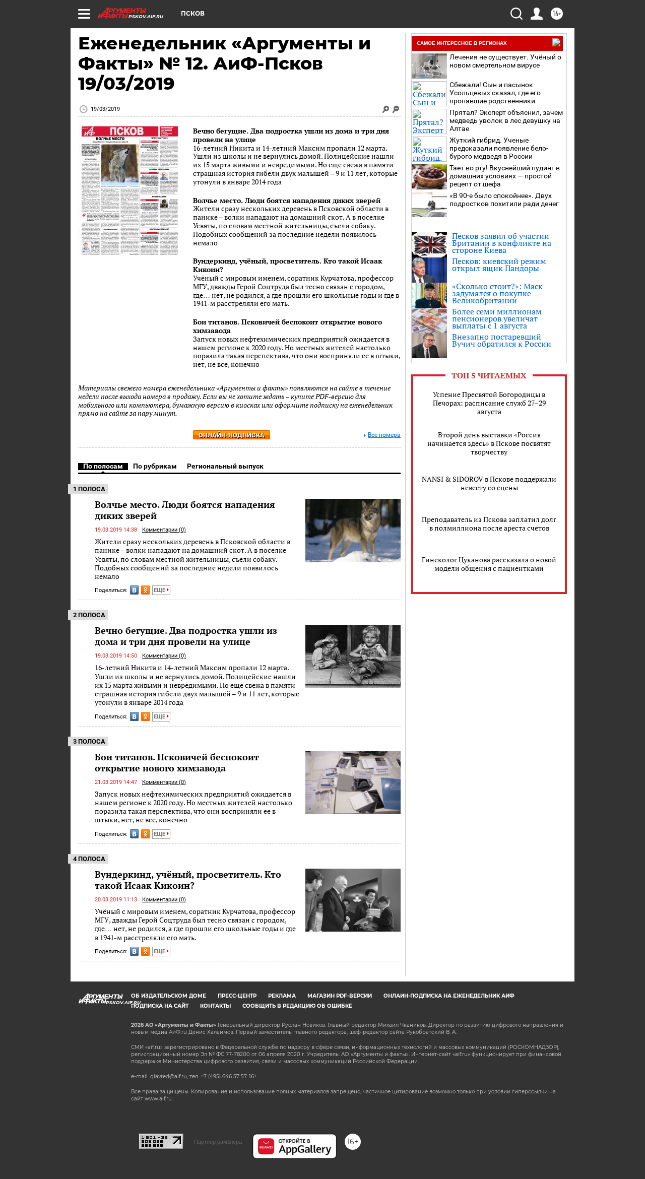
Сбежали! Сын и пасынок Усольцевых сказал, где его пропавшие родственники (495, 93)
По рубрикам (155, 466)
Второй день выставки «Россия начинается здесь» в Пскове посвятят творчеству (489, 443)
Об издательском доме (168, 996)
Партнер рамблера (218, 1142)
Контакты (215, 1006)
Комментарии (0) (164, 530)
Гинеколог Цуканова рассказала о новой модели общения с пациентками (489, 563)
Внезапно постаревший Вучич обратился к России (501, 340)
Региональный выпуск (225, 466)
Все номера (384, 435)
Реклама (282, 996)
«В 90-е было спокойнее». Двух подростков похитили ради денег (504, 199)
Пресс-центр (237, 996)
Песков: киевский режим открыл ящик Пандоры (499, 264)
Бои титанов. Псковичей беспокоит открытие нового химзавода (287, 326)
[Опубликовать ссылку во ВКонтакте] (134, 590)
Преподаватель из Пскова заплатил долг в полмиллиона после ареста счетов (489, 523)
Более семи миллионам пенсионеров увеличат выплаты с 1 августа (497, 318)
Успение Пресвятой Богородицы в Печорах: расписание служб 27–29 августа (489, 403)
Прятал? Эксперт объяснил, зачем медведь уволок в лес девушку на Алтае (506, 120)
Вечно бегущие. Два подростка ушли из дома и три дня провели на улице (291, 135)
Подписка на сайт (159, 1006)
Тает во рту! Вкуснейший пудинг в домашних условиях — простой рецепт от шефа (504, 176)
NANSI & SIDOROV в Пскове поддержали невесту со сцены (489, 483)
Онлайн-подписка (232, 435)
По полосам (103, 466)
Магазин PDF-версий (339, 996)
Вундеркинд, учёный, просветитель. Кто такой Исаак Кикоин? (287, 265)
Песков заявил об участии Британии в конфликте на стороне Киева (501, 242)
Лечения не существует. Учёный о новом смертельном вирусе (505, 61)
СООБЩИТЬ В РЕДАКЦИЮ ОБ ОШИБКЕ (297, 1006)
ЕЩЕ (160, 590)
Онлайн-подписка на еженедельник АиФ (448, 996)
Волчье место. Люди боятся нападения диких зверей (286, 200)
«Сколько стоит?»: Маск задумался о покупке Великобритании (497, 293)
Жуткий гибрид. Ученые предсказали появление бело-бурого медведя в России (498, 148)
